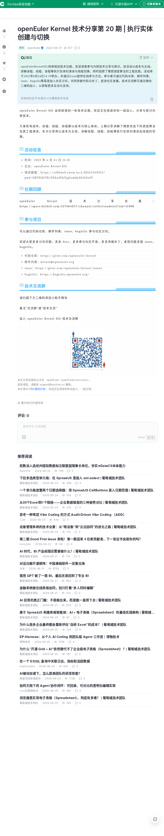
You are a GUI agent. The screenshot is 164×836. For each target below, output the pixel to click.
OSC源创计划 (37, 389)
